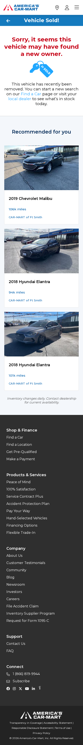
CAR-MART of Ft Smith (25, 217)
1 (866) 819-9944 (26, 674)
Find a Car (31, 93)
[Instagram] (15, 688)
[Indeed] (39, 688)
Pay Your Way (18, 511)
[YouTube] (28, 688)
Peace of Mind (18, 482)
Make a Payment (20, 459)
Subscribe (21, 681)
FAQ (10, 651)
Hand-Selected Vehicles (26, 518)
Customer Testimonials (25, 563)
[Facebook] (9, 688)
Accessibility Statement (58, 722)
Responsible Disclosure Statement (32, 727)
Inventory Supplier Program (30, 613)
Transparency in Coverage (26, 722)
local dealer (19, 98)
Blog (10, 577)
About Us (14, 556)
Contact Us (15, 644)
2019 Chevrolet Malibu (30, 198)
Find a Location (19, 445)
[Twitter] (21, 688)
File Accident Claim (22, 606)
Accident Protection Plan (27, 504)
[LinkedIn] (34, 688)
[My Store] (57, 7)
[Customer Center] (66, 7)
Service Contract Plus (24, 496)
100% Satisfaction (21, 489)
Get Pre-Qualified (21, 452)
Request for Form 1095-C (27, 621)
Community (16, 570)
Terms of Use (62, 727)
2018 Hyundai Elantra (29, 281)
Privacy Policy (41, 733)
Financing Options (21, 525)
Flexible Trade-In (20, 533)
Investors (14, 592)
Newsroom (15, 585)
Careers (12, 599)
